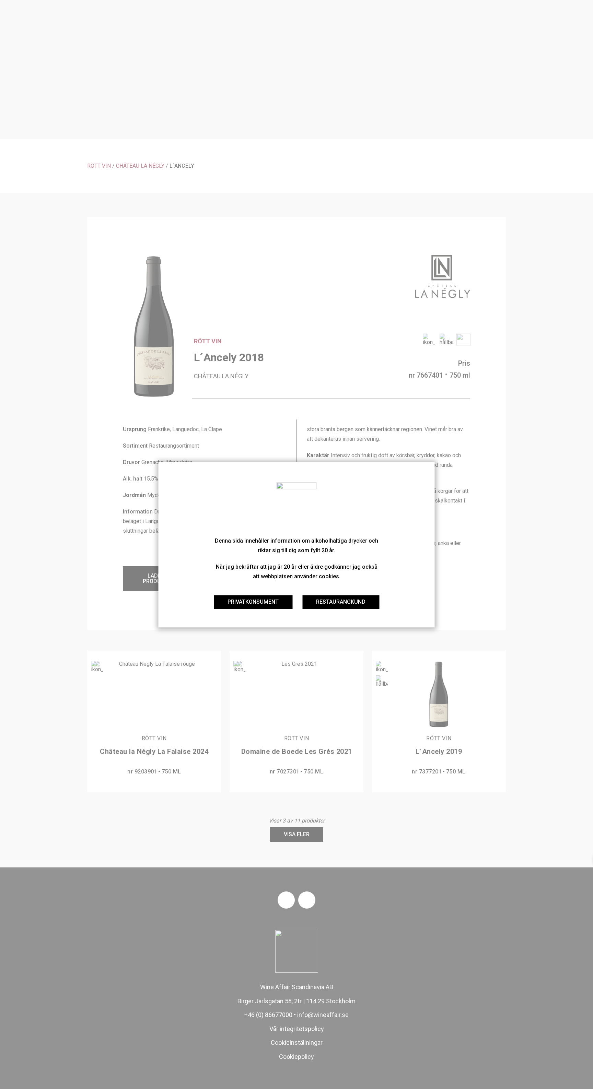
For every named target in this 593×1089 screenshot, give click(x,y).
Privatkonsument (253, 602)
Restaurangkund (340, 602)
